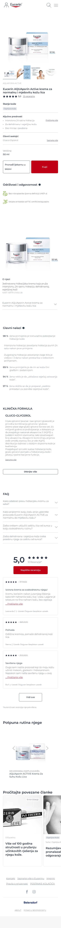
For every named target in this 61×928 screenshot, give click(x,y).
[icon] (27, 891)
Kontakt (10, 878)
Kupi (44, 166)
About (18, 910)
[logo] (16, 5)
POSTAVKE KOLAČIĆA (42, 883)
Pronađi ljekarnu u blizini (15, 166)
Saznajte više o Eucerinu (30, 878)
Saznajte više (52, 140)
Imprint (50, 878)
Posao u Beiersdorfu (35, 910)
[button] (29, 304)
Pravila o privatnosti (17, 883)
